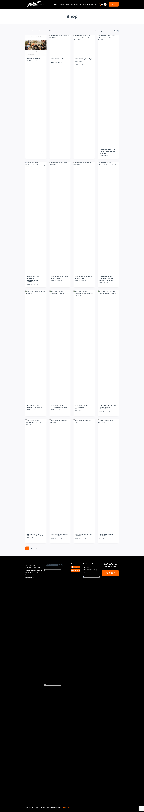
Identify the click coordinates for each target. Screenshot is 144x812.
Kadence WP (66, 807)
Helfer (62, 4)
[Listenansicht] (117, 31)
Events (113, 4)
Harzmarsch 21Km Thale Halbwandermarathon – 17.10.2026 (107, 151)
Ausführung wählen (57, 66)
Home (56, 4)
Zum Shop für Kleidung (110, 573)
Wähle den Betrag (33, 65)
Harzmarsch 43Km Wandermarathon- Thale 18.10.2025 (35, 535)
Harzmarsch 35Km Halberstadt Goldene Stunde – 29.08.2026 (106, 278)
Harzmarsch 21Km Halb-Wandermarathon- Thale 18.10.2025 (83, 60)
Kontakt (79, 4)
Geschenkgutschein (89, 4)
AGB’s (84, 572)
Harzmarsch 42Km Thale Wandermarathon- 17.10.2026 (107, 407)
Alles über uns (70, 4)
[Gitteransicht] (114, 31)
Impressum (86, 567)
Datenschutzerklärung (90, 569)
